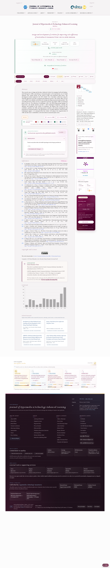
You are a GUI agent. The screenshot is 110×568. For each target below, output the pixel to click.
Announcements (14, 430)
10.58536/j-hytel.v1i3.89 (56, 48)
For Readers (83, 419)
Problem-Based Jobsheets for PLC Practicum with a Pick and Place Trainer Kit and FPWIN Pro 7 (71, 377)
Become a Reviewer (61, 430)
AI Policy (59, 437)
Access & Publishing (71, 13)
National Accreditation (15, 426)
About (42, 13)
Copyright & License (38, 421)
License (62, 81)
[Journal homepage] (55, 7)
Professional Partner (78, 486)
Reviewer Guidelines (61, 433)
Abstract (31, 81)
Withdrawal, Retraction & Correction (41, 430)
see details (85, 175)
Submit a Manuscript (61, 419)
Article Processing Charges (62, 423)
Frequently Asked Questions (62, 442)
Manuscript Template (14, 438)
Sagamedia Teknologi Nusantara (30, 485)
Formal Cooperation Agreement (33, 496)
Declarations (45, 81)
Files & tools (38, 81)
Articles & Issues (32, 13)
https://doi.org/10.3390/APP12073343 (39, 178)
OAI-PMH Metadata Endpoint (86, 426)
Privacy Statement (37, 426)
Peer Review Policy (61, 435)
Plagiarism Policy (37, 423)
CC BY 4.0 (21, 506)
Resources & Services (86, 13)
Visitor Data (89, 506)
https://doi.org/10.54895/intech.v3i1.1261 (33, 222)
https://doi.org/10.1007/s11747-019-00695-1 (50, 232)
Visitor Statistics (84, 428)
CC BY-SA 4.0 (22, 507)
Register (92, 3)
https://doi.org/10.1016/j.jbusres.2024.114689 (34, 229)
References (51, 81)
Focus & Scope (60, 421)
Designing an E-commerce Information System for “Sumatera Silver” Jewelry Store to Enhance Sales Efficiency (55, 378)
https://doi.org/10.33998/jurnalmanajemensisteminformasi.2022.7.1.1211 (39, 183)
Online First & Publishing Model (40, 437)
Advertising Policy (37, 433)
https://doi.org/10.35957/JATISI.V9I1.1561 (33, 218)
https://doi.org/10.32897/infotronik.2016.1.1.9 (34, 213)
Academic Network (92, 486)
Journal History (14, 423)
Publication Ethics (37, 428)
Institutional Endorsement (17, 495)
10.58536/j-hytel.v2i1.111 (83, 151)
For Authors (20, 13)
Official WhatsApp (85, 436)
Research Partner (65, 486)
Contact (12, 433)
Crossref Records (84, 433)
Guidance (51, 451)
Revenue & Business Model (39, 435)
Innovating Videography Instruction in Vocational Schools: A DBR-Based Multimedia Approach (38, 377)
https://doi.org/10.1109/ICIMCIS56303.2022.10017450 (36, 189)
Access (18, 470)
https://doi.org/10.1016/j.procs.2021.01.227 (34, 246)
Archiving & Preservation (39, 419)
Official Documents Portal (62, 439)
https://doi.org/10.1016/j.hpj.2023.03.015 (55, 241)
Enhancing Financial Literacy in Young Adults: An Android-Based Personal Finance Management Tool (21, 377)
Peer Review (50, 13)
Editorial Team (13, 421)
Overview (25, 81)
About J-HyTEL (14, 419)
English (20, 3)
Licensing (66, 451)
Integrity (35, 470)
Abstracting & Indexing (15, 428)
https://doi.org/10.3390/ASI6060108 (32, 171)
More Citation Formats (83, 124)
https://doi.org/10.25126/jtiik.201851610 (50, 200)
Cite (57, 81)
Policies (60, 13)
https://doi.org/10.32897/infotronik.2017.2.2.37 (34, 193)
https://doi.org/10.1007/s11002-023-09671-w (34, 236)
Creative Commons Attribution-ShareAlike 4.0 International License (47, 256)
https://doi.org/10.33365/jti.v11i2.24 (36, 209)
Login (91, 6)
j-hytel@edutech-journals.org (87, 443)
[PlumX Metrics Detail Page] (85, 164)
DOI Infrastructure (79, 451)
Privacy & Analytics (81, 506)
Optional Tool (52, 470)
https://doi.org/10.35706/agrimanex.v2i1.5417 (34, 166)
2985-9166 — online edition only (86, 399)
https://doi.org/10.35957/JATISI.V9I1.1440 (47, 204)
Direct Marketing (14, 435)
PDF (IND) (25, 117)
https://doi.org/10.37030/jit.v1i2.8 (51, 197)
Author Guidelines (60, 426)
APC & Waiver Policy (91, 409)
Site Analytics (83, 430)
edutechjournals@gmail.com (87, 439)
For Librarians (83, 423)
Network (89, 470)
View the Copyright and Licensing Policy (49, 279)
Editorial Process (60, 428)
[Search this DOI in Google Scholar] (88, 129)
